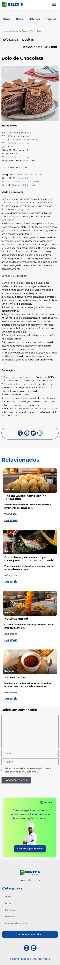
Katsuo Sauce (14, 677)
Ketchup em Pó (16, 618)
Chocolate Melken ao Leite (27, 174)
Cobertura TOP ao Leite (25, 181)
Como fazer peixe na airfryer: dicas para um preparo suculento (29, 558)
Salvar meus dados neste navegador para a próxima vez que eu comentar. (28, 770)
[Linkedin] (34, 948)
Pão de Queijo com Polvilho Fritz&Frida (25, 497)
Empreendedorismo (16, 923)
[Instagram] (26, 948)
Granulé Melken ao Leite (26, 185)
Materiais (34, 19)
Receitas (51, 19)
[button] (20, 433)
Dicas (19, 19)
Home (6, 19)
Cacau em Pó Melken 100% (26, 139)
